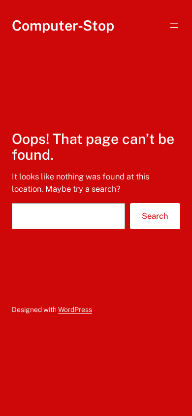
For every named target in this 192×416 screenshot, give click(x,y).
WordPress (75, 309)
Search (155, 216)
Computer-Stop (63, 25)
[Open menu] (174, 26)
